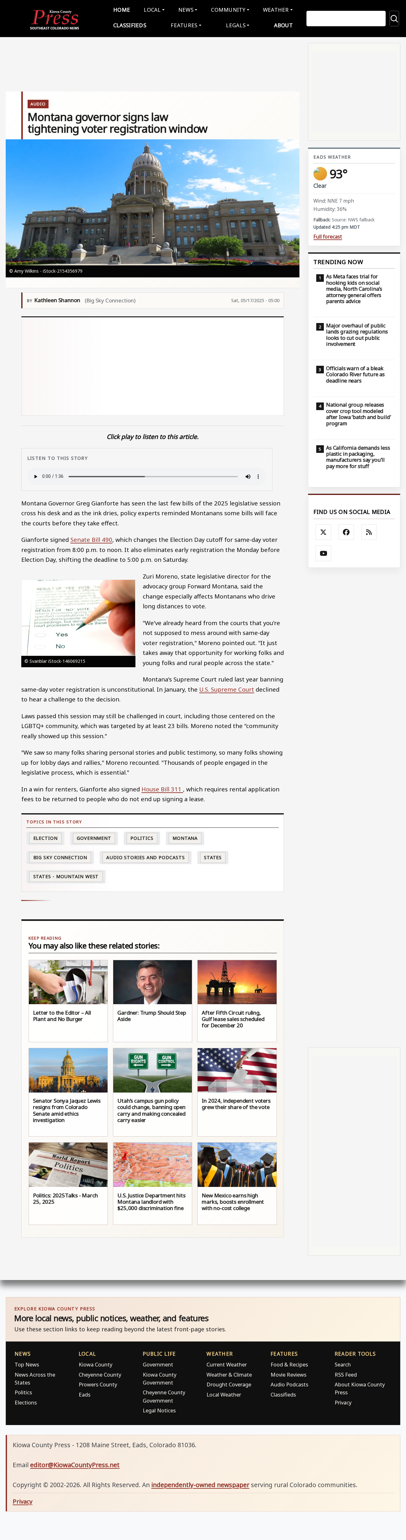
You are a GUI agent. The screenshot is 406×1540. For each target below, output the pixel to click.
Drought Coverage (228, 1384)
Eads (84, 1394)
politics (141, 838)
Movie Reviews (288, 1374)
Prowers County (98, 1384)
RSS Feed (346, 1374)
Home (121, 9)
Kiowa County (95, 1364)
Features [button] (184, 25)
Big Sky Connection (60, 857)
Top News (27, 1364)
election (45, 838)
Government (94, 838)
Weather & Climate (229, 1374)
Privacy (343, 1402)
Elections (26, 1402)
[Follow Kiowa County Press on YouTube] (323, 553)
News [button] (185, 9)
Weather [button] (276, 9)
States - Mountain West (66, 876)
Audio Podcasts (289, 1384)
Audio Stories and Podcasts (145, 857)
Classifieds (129, 25)
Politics (23, 1392)
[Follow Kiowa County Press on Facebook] (346, 532)
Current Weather (226, 1364)
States (213, 857)
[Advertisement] (153, 366)
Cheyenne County (100, 1374)
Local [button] (152, 9)
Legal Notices (159, 1410)
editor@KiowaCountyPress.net (75, 1465)
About (283, 25)
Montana (185, 838)
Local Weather (223, 1394)
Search (343, 1364)
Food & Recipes (289, 1364)
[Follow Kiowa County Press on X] (323, 532)
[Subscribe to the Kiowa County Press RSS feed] (369, 532)
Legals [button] (236, 25)
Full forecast (327, 236)
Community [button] (228, 9)
